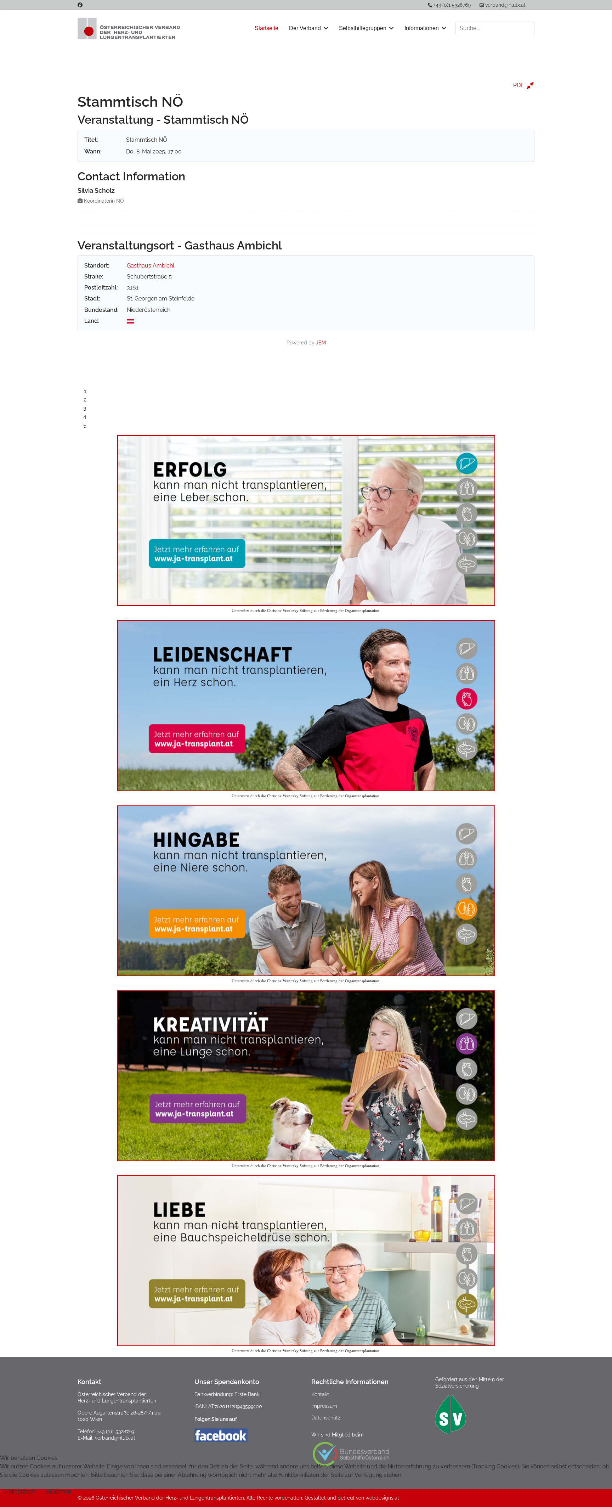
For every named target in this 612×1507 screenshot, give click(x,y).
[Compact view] (530, 85)
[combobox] (494, 28)
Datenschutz (325, 1418)
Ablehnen (58, 1491)
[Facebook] (80, 5)
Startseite (266, 28)
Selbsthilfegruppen (362, 28)
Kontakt (320, 1394)
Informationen (421, 28)
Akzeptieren (20, 1491)
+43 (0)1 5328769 (452, 5)
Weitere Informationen (289, 1502)
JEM (321, 342)
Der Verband (305, 28)
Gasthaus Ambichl (150, 265)
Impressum (324, 1406)
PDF (518, 85)
